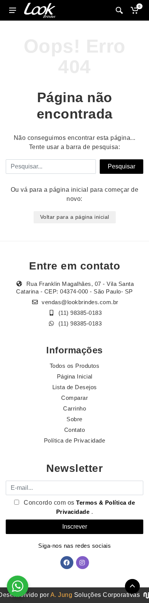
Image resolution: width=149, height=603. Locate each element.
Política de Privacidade (74, 440)
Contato (74, 430)
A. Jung (61, 595)
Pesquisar (121, 166)
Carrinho (74, 408)
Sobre (74, 419)
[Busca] (119, 10)
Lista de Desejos (74, 387)
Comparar (74, 398)
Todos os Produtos (75, 365)
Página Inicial (74, 376)
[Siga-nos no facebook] (66, 562)
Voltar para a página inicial (74, 217)
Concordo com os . (78, 507)
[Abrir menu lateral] (12, 10)
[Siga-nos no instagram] (82, 562)
